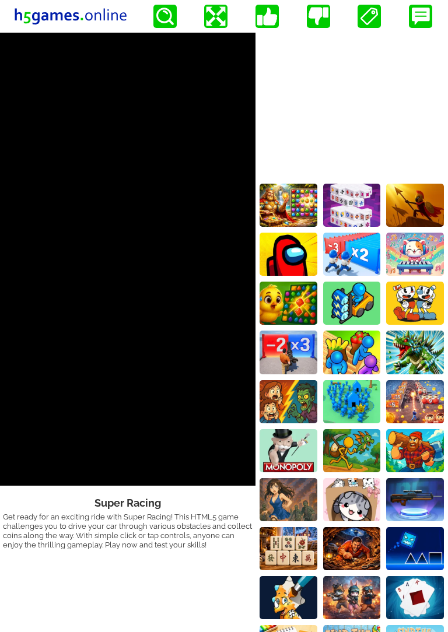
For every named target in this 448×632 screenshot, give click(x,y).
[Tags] (369, 16)
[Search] (165, 16)
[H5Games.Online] (70, 16)
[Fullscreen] (216, 16)
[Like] (267, 16)
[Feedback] (420, 16)
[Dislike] (318, 16)
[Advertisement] (352, 105)
